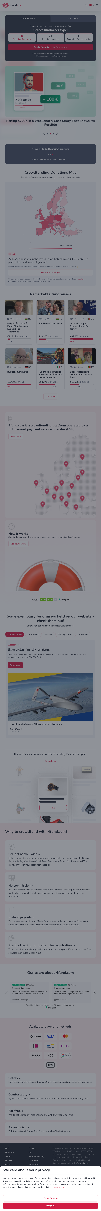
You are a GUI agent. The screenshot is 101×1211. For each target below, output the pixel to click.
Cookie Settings (51, 1198)
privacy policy (58, 1187)
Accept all (50, 1205)
